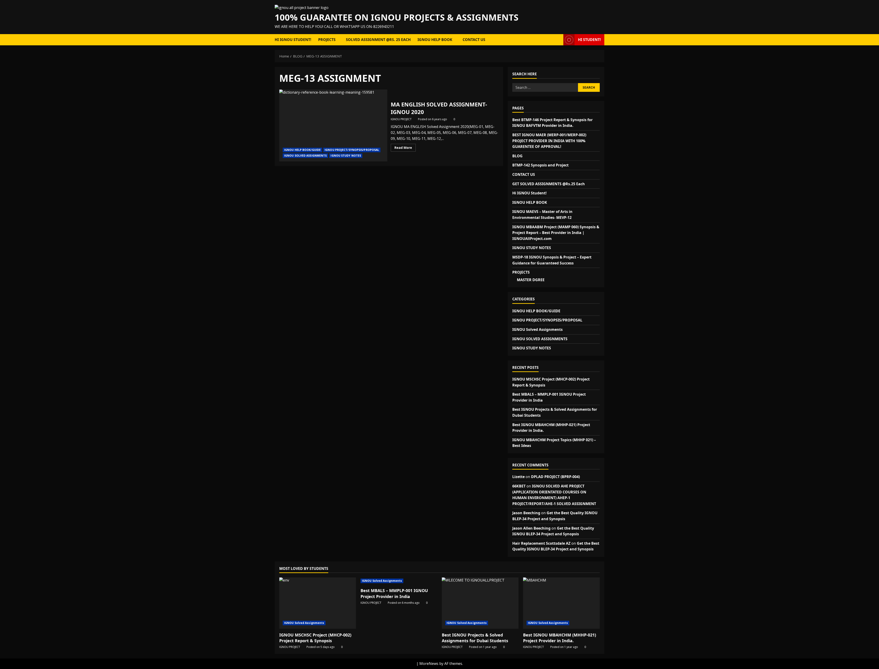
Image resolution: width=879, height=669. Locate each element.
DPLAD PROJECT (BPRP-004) (555, 476)
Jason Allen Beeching (531, 528)
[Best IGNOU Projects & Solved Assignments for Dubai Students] (480, 602)
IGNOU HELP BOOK (435, 39)
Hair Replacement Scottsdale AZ (541, 543)
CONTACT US (474, 39)
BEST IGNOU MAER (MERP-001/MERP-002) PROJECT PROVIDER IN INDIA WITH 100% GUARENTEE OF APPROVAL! (549, 140)
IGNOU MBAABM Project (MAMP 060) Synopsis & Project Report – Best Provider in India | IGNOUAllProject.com (555, 232)
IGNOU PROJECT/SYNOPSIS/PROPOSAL (352, 150)
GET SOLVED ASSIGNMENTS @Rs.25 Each (548, 183)
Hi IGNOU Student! (293, 39)
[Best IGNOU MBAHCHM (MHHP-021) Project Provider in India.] (561, 602)
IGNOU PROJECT (401, 119)
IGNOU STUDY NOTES (346, 156)
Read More (405, 148)
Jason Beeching (526, 512)
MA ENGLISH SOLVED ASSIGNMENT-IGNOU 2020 (333, 125)
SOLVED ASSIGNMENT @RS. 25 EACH (378, 39)
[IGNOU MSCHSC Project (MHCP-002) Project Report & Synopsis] (317, 602)
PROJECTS (327, 39)
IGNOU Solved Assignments (537, 329)
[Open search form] (558, 39)
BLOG (517, 155)
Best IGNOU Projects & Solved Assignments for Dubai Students (475, 637)
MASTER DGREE (531, 279)
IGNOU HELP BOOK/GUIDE (302, 150)
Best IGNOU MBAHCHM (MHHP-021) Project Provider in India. (559, 637)
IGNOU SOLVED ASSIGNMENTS (305, 156)
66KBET (519, 486)
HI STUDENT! (589, 39)
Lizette (518, 476)
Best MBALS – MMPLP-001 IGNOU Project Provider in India (394, 593)
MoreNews (428, 663)
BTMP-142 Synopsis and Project (540, 165)
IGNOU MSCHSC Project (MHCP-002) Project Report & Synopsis (315, 637)
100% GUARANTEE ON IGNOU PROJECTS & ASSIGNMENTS (396, 17)
